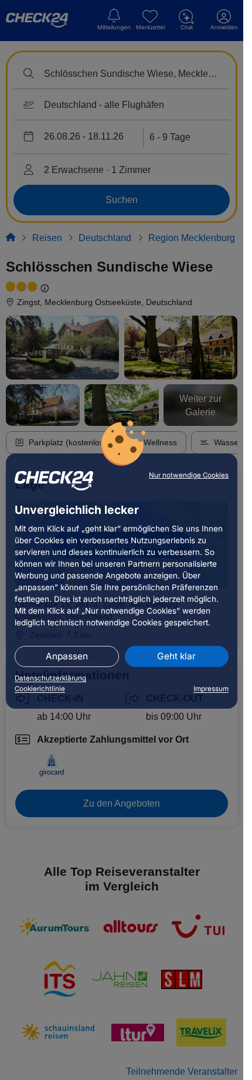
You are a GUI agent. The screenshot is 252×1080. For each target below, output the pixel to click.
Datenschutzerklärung (50, 678)
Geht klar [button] (176, 656)
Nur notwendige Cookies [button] (189, 475)
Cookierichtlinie (40, 689)
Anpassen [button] (67, 656)
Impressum (211, 689)
